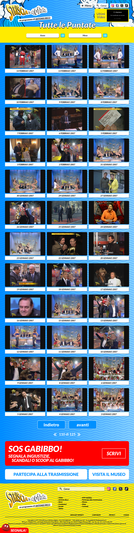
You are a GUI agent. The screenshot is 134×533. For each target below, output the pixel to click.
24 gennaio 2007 (108, 227)
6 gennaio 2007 (109, 383)
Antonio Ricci (63, 500)
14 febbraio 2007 (25, 71)
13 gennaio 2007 (108, 320)
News (60, 502)
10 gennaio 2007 (108, 352)
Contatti (85, 506)
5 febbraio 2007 (109, 133)
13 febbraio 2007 (67, 71)
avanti (83, 424)
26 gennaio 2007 (25, 227)
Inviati (60, 506)
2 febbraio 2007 (67, 164)
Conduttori (62, 504)
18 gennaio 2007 (67, 289)
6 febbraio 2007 (67, 133)
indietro (51, 424)
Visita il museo (108, 474)
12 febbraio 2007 (109, 71)
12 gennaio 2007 (25, 352)
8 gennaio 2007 (67, 383)
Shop (84, 504)
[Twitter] (121, 5)
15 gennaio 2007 (67, 320)
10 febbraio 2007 (25, 102)
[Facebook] (117, 5)
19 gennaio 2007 (25, 289)
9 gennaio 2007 (25, 383)
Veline (60, 508)
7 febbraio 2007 (25, 133)
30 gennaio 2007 (25, 196)
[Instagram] (112, 5)
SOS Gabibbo (87, 498)
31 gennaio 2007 (108, 164)
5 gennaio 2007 (25, 414)
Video (60, 498)
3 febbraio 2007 (25, 164)
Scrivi (114, 453)
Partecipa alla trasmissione (46, 474)
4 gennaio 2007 (67, 414)
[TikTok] (126, 5)
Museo (84, 502)
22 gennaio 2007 (67, 258)
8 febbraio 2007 (109, 102)
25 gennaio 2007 (67, 227)
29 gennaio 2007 (67, 196)
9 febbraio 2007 (67, 102)
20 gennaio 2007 (108, 258)
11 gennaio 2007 (67, 352)
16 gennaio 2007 (25, 320)
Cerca (103, 5)
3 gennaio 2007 (109, 414)
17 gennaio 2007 (108, 289)
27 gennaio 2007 (108, 196)
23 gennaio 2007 (25, 258)
